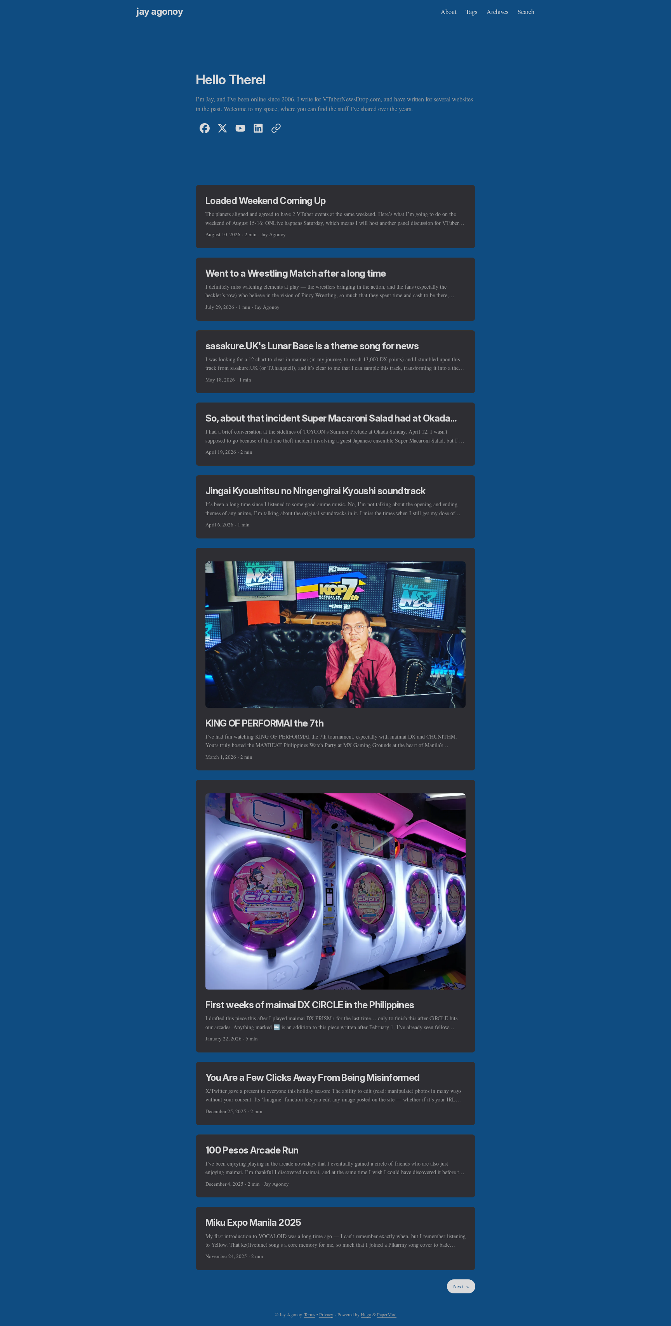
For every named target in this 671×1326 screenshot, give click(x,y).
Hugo (366, 1314)
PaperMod (386, 1314)
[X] (222, 128)
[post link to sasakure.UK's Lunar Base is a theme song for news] (335, 362)
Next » (461, 1286)
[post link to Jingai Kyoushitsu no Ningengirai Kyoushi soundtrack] (335, 507)
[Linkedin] (258, 128)
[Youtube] (240, 128)
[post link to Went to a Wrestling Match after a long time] (335, 289)
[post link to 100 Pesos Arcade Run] (335, 1166)
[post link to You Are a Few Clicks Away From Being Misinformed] (335, 1093)
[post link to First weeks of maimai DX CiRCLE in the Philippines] (335, 916)
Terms (309, 1314)
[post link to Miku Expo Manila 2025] (335, 1238)
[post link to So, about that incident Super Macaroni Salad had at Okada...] (335, 434)
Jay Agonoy (160, 11)
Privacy (326, 1314)
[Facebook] (205, 128)
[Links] (276, 128)
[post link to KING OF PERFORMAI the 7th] (335, 659)
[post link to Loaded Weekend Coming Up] (335, 216)
